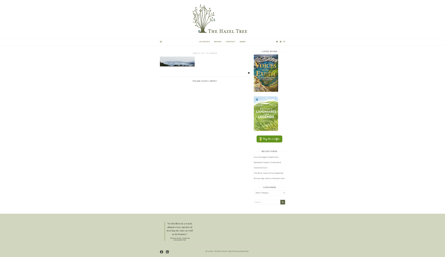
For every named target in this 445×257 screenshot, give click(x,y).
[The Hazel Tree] (222, 19)
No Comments (211, 53)
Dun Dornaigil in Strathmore (266, 157)
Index (243, 41)
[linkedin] (280, 42)
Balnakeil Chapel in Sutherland (267, 162)
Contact (230, 41)
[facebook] (277, 42)
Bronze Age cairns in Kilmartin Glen (269, 178)
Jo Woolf (204, 41)
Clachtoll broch (260, 168)
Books (218, 41)
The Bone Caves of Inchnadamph (268, 173)
